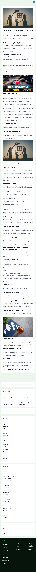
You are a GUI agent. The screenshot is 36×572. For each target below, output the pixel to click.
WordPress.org (5, 533)
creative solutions (22, 69)
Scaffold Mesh (5, 510)
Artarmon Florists (6, 469)
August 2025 (5, 437)
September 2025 (5, 435)
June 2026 (4, 421)
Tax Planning (5, 515)
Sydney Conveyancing (7, 513)
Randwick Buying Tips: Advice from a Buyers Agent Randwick (14, 404)
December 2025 (5, 430)
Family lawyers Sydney (7, 45)
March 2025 (5, 440)
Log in (4, 528)
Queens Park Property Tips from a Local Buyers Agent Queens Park (14, 400)
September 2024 (5, 444)
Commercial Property (6, 487)
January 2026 (5, 428)
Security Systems (6, 512)
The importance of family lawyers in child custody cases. (18, 369)
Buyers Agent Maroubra (7, 478)
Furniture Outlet (5, 494)
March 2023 (5, 454)
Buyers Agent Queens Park (7, 481)
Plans (18, 550)
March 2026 (5, 424)
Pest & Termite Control (7, 508)
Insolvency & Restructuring (8, 497)
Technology (5, 517)
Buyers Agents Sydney (6, 485)
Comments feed (5, 531)
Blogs (18, 543)
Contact (18, 546)
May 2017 (4, 456)
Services (18, 545)
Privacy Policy (17, 549)
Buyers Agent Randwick (7, 483)
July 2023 (4, 451)
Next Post (33, 374)
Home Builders (5, 496)
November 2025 (5, 431)
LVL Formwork (5, 503)
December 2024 (5, 442)
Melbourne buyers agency (7, 506)
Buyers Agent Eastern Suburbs (8, 476)
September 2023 (5, 449)
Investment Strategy (6, 499)
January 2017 (5, 458)
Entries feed (5, 530)
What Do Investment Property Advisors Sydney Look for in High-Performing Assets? (17, 402)
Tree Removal (5, 519)
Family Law (5, 490)
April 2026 (4, 422)
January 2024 (5, 447)
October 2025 (5, 433)
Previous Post (4, 374)
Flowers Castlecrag (6, 492)
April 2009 (4, 460)
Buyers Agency (5, 471)
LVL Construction (6, 501)
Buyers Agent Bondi (6, 472)
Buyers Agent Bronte (6, 474)
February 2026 (5, 426)
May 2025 (4, 438)
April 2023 (4, 453)
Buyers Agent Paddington (7, 480)
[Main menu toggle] (34, 2)
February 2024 (5, 446)
